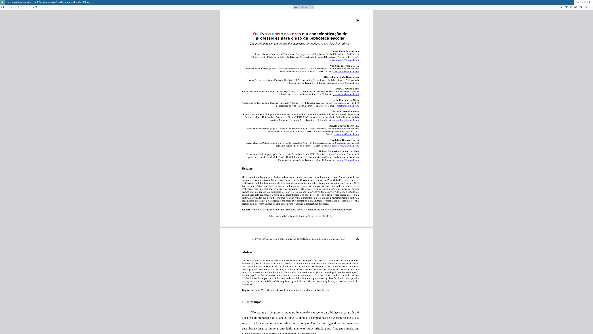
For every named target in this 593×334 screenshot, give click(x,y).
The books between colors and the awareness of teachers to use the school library (49, 2)
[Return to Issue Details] (2, 2)
